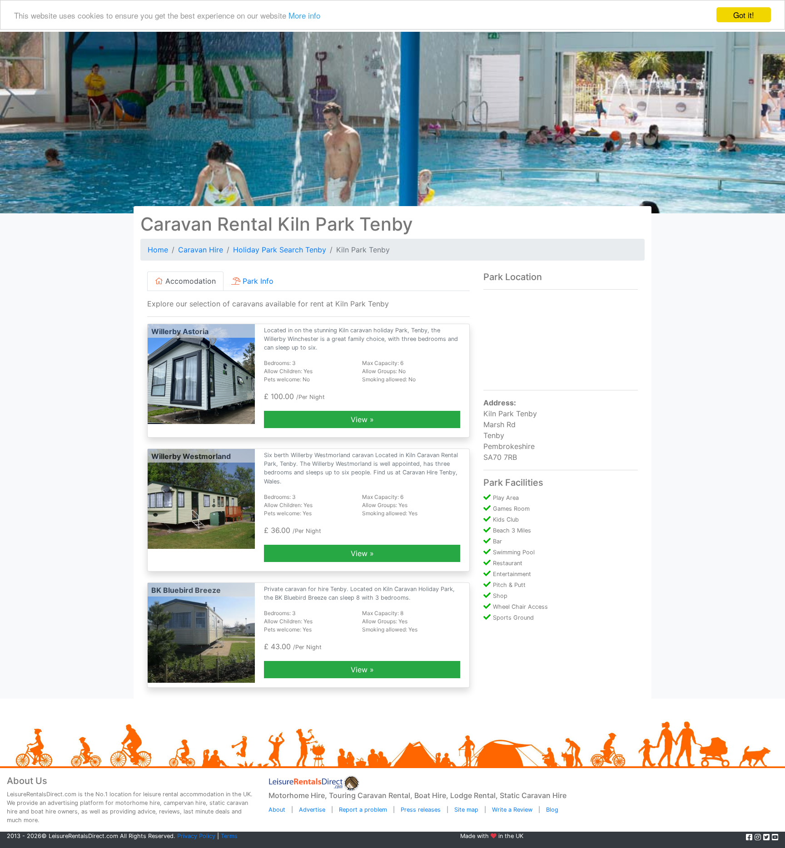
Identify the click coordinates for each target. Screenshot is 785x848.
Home (158, 249)
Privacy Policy (196, 836)
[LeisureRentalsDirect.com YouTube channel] (775, 837)
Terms (229, 836)
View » (362, 419)
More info (304, 15)
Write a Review (512, 809)
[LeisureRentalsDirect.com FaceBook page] (750, 837)
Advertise (312, 809)
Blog (552, 809)
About (276, 809)
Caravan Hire (200, 249)
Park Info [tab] (256, 281)
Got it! (743, 14)
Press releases (421, 809)
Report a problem (363, 809)
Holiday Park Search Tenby (279, 249)
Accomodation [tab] (189, 281)
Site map (466, 809)
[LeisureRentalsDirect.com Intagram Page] (759, 837)
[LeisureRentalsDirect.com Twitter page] (767, 837)
